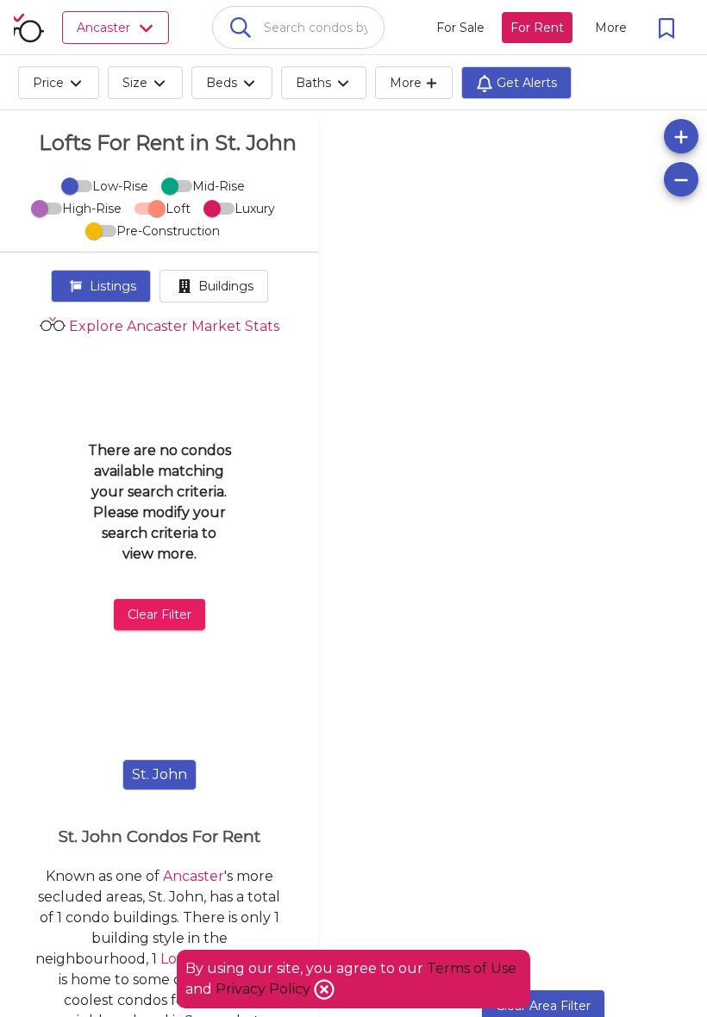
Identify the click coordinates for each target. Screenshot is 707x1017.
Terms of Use (471, 968)
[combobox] (298, 27)
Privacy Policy (265, 989)
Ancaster (193, 876)
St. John (159, 774)
